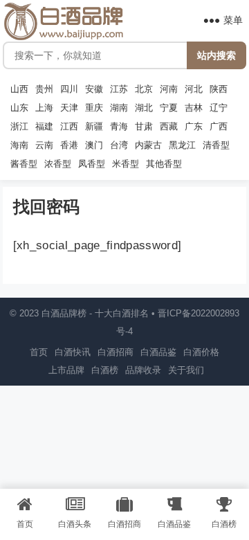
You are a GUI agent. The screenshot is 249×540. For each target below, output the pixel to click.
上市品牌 (66, 370)
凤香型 (91, 164)
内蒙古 (148, 145)
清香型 (216, 145)
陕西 (219, 89)
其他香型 (164, 164)
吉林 (194, 108)
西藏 (169, 127)
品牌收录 (143, 370)
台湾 (119, 145)
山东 (19, 108)
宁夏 (169, 108)
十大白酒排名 (122, 313)
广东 (194, 127)
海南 (19, 145)
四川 (69, 89)
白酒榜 (104, 370)
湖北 (144, 108)
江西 (69, 127)
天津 (69, 108)
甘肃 (144, 127)
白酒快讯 (73, 352)
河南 (169, 89)
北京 (144, 89)
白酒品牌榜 (64, 313)
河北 (194, 89)
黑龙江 (182, 145)
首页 (39, 352)
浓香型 (57, 164)
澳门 (94, 145)
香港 (69, 145)
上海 (44, 108)
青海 (119, 127)
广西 (219, 127)
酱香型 (23, 164)
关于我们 (186, 370)
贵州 (44, 89)
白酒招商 (115, 352)
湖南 (119, 108)
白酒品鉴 (158, 352)
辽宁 (219, 108)
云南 (44, 145)
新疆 (94, 127)
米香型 (125, 164)
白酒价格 (201, 352)
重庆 (94, 108)
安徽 (94, 89)
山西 (19, 89)
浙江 (19, 127)
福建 (44, 127)
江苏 (119, 89)
